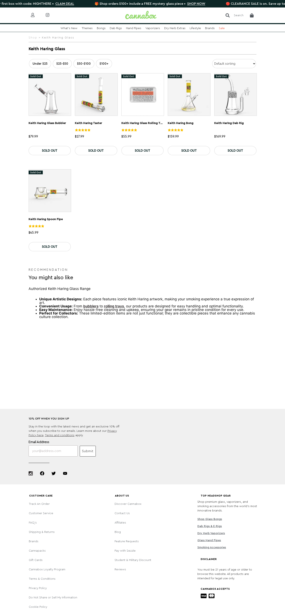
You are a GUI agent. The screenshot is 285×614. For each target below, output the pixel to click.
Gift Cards (36, 560)
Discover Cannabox (128, 504)
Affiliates (120, 522)
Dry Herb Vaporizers (211, 533)
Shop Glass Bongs (209, 519)
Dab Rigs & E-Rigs (209, 526)
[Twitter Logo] (54, 473)
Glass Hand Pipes (209, 540)
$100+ (104, 63)
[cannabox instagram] (50, 15)
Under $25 (40, 63)
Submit (87, 451)
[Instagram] (31, 473)
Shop (33, 37)
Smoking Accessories (211, 547)
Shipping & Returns (42, 532)
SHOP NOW (185, 3)
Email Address (39, 442)
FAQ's (33, 522)
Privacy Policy (38, 588)
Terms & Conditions (42, 578)
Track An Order (39, 504)
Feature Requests (127, 541)
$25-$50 (62, 63)
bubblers (90, 306)
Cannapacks (37, 550)
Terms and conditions (59, 435)
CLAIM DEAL (53, 3)
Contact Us (122, 513)
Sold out (49, 150)
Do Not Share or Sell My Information (53, 597)
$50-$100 (84, 63)
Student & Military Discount (133, 560)
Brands (33, 541)
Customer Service (41, 513)
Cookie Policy (38, 606)
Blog (118, 532)
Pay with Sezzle (125, 550)
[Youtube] (65, 473)
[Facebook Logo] (42, 473)
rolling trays (114, 306)
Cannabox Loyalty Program (47, 569)
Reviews (120, 569)
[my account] (36, 15)
